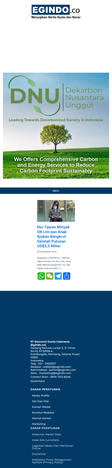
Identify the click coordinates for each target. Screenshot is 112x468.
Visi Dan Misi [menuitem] (40, 401)
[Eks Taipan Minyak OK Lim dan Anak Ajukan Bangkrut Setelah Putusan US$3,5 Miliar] (56, 210)
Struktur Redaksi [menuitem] (43, 412)
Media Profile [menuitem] (40, 395)
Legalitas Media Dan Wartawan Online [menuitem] (53, 447)
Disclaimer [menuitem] (39, 454)
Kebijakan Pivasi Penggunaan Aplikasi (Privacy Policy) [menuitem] (52, 461)
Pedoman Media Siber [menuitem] (46, 434)
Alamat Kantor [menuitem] (41, 418)
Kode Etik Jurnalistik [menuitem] (45, 440)
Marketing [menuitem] (39, 424)
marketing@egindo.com (55, 373)
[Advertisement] (56, 45)
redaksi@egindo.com (57, 366)
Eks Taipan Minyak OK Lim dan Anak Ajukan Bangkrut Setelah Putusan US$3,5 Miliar (53, 236)
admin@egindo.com (62, 369)
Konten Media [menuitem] (41, 407)
